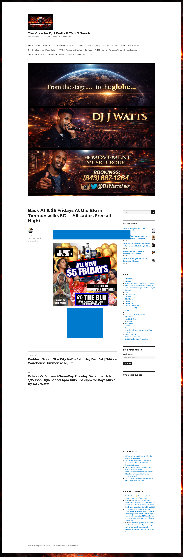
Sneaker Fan (129, 496)
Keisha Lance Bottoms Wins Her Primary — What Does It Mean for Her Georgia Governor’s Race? (139, 474)
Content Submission (55, 54)
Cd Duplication (130, 294)
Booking (128, 290)
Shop (45, 46)
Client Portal (129, 299)
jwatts (30, 235)
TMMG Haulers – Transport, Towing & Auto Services (116, 50)
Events (106, 46)
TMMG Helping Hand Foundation (42, 50)
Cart (38, 46)
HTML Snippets (82, 556)
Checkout (128, 297)
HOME (30, 46)
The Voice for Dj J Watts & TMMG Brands (59, 33)
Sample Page (129, 323)
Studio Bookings (130, 335)
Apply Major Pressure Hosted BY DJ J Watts (139, 283)
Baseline (129, 321)
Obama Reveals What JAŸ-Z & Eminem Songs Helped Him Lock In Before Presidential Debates (138, 463)
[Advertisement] (92, 235)
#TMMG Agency (93, 46)
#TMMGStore (133, 46)
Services (88, 50)
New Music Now (35, 54)
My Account (129, 317)
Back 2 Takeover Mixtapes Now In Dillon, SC (140, 288)
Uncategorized (33, 241)
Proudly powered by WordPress (67, 546)
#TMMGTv (128, 281)
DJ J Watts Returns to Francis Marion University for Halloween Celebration (140, 518)
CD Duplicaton (118, 46)
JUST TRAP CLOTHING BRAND (135, 315)
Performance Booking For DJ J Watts (68, 46)
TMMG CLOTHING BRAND (78, 54)
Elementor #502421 (131, 308)
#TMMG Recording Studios (70, 50)
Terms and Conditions (132, 337)
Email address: (128, 354)
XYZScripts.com (100, 556)
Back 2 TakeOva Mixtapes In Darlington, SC (139, 286)
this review (128, 505)
